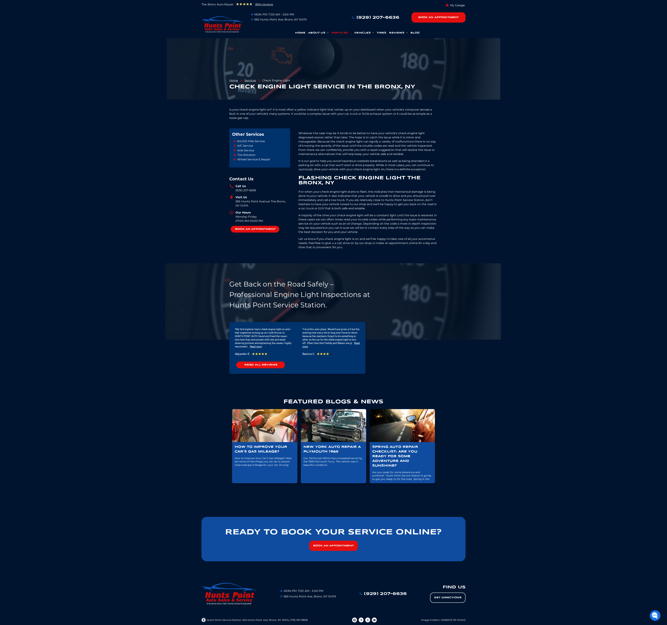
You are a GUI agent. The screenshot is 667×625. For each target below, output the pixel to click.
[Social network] (354, 620)
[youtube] (374, 620)
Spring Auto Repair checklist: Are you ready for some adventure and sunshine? (395, 456)
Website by (449, 620)
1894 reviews (264, 4)
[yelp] (367, 620)
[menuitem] (300, 33)
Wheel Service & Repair (253, 159)
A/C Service (245, 145)
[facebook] (361, 620)
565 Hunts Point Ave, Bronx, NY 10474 (280, 19)
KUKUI (461, 620)
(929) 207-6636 (246, 190)
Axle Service (245, 150)
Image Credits (430, 620)
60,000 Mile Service (251, 141)
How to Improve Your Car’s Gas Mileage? (261, 449)
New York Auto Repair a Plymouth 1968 (332, 449)
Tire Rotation (246, 155)
